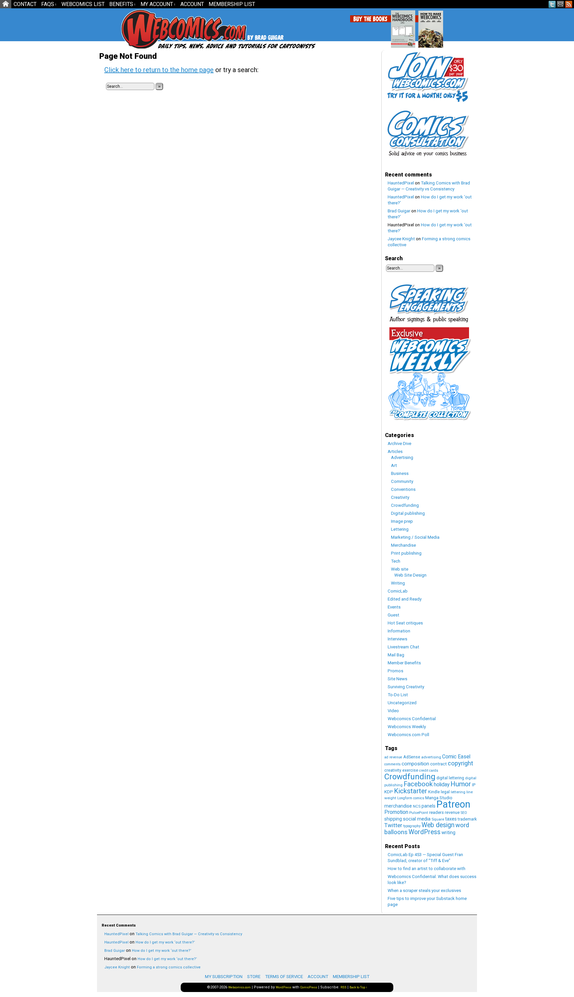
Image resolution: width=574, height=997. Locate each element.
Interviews (397, 638)
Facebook (418, 784)
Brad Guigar (399, 210)
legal (445, 791)
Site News (397, 678)
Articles (395, 451)
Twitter (552, 4)
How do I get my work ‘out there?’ (165, 942)
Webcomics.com (156, 29)
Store (253, 976)
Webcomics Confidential (412, 718)
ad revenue (393, 757)
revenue (452, 812)
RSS (569, 4)
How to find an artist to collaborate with (426, 868)
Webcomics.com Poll (408, 734)
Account (192, 4)
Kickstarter (410, 791)
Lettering (400, 529)
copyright (460, 763)
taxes (451, 819)
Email (560, 4)
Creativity (400, 497)
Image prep (402, 521)
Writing (398, 583)
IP (473, 784)
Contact (25, 4)
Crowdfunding (405, 505)
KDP (388, 791)
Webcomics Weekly (407, 726)
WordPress (424, 832)
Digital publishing (408, 513)
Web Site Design (410, 575)
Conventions (403, 489)
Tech (395, 561)
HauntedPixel (401, 182)
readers (436, 812)
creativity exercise (401, 770)
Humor (460, 784)
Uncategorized (402, 702)
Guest (393, 614)
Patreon (453, 804)
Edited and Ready (405, 599)
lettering (458, 792)
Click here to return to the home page (159, 70)
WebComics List (83, 4)
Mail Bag (396, 654)
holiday (441, 784)
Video (393, 710)
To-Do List (398, 694)
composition (415, 764)
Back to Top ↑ (358, 987)
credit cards (428, 770)
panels (428, 806)
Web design (438, 825)
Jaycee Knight (401, 238)
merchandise (398, 806)
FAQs (49, 4)
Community (402, 481)
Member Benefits (404, 662)
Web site (399, 569)
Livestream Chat (403, 646)
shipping (393, 819)
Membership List (232, 4)
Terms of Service (284, 976)
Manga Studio (438, 797)
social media (416, 819)
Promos (395, 670)
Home (5, 4)
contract (438, 763)
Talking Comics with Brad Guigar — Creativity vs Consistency (189, 934)
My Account (158, 4)
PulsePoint (418, 812)
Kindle (434, 791)
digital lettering (450, 777)
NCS (417, 806)
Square (437, 819)
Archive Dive (399, 443)
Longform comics (410, 798)
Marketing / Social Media (415, 537)
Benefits (122, 4)
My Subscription (223, 976)
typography (412, 826)
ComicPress (308, 987)
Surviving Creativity (406, 686)
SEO (464, 813)
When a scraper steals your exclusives (424, 890)
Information (399, 630)
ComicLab (398, 591)
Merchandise (403, 545)
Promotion (396, 812)
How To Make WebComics (464, 26)
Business (400, 473)
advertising (431, 757)
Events (394, 607)
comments (392, 764)
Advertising (402, 457)
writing (448, 832)
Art (394, 465)
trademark (467, 819)
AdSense (411, 756)
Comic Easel (456, 756)
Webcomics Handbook (437, 25)
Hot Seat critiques (405, 622)
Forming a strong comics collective (169, 967)
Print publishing (406, 553)
